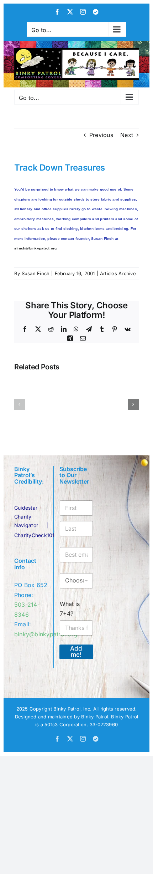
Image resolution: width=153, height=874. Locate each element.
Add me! (76, 651)
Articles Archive (118, 273)
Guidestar (25, 508)
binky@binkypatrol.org (45, 634)
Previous (101, 134)
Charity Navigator (26, 521)
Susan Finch (36, 273)
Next (126, 134)
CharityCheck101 (34, 535)
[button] (19, 404)
